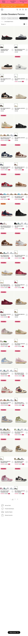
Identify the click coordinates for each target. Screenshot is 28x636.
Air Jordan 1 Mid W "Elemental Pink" (5, 491)
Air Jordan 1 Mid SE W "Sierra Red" (19, 285)
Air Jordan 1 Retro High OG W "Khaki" (19, 462)
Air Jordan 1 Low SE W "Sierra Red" (6, 315)
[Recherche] (17, 9)
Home (2, 21)
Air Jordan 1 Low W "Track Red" (5, 197)
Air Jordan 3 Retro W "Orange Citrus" (20, 256)
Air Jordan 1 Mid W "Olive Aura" (19, 433)
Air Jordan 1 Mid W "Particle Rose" (5, 344)
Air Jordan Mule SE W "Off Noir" (6, 79)
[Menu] (26, 9)
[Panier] (23, 9)
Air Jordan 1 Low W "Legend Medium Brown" (19, 197)
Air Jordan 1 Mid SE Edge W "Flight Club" (19, 403)
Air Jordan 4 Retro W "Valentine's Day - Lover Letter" (6, 403)
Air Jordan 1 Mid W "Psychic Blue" (5, 374)
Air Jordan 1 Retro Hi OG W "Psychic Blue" (5, 433)
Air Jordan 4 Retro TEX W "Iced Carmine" (19, 374)
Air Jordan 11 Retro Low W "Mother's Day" (5, 285)
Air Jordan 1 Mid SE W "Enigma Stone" (5, 462)
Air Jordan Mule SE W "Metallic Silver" (20, 50)
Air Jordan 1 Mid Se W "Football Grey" (5, 168)
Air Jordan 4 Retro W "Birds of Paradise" (6, 138)
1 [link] (12, 499)
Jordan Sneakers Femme (8, 21)
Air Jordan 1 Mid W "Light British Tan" (5, 256)
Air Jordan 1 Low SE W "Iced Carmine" (20, 491)
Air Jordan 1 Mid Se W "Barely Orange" (19, 168)
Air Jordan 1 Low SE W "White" (20, 79)
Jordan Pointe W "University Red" (4, 50)
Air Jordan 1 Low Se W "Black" (20, 138)
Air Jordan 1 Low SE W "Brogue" (20, 109)
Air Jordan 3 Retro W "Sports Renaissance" (6, 227)
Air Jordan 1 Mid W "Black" (19, 227)
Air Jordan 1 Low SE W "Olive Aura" (20, 344)
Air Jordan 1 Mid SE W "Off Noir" (5, 109)
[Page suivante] (17, 499)
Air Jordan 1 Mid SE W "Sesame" (19, 315)
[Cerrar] (26, 5)
